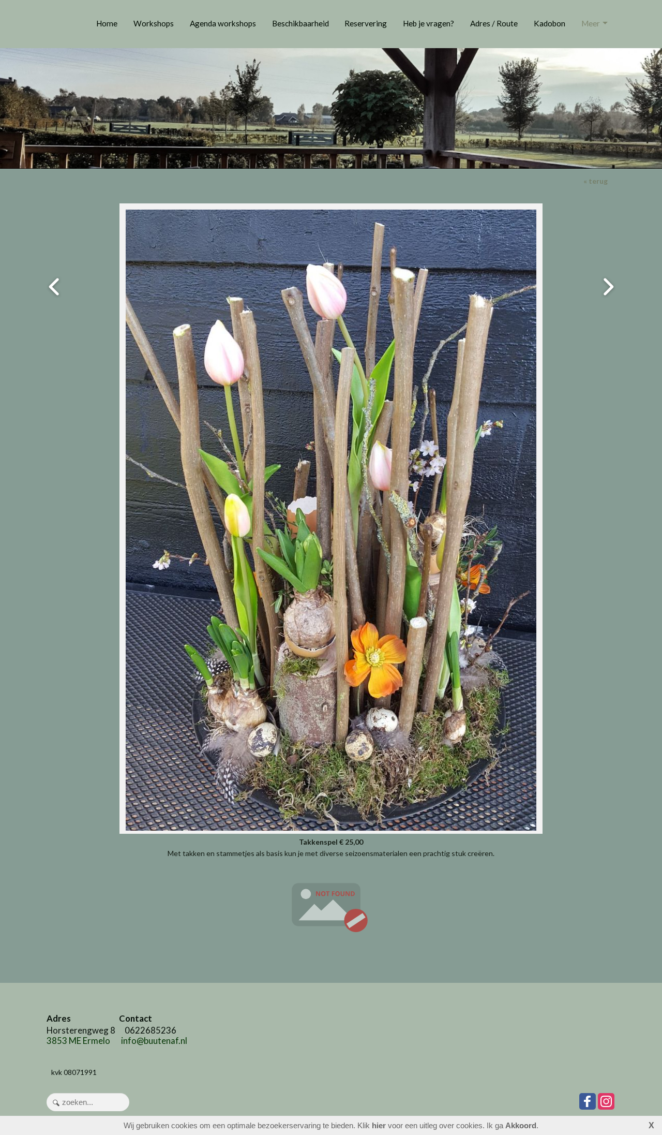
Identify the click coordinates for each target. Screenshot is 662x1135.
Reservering (365, 23)
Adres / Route (494, 23)
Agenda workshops (223, 23)
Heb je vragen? (428, 23)
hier (379, 1125)
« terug (595, 180)
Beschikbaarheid (300, 23)
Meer (590, 23)
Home (106, 23)
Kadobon (549, 23)
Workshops (153, 23)
